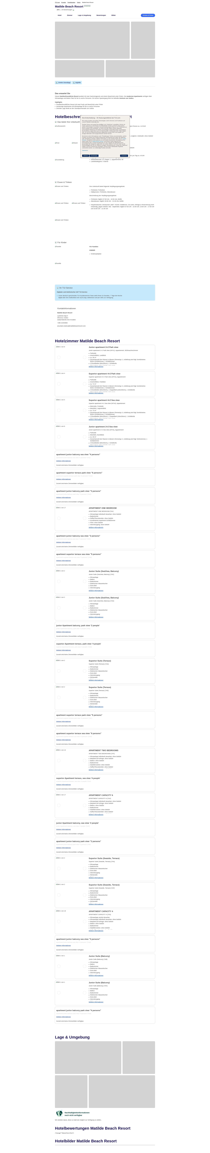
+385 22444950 (62, 323)
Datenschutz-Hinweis (98, 141)
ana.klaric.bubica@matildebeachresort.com (71, 326)
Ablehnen (85, 155)
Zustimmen (124, 155)
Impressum (85, 150)
